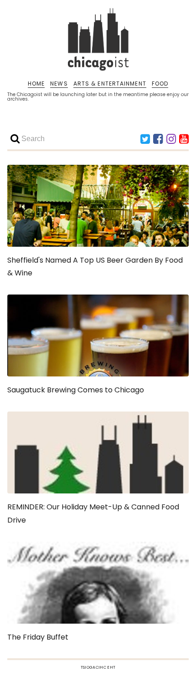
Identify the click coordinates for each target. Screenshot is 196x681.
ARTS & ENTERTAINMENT (109, 83)
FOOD (160, 83)
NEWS (58, 83)
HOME (36, 83)
